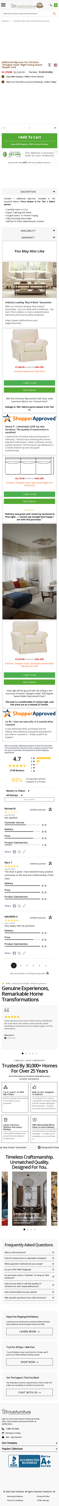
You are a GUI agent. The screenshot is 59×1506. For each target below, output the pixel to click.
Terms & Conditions (15, 1500)
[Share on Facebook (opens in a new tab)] (14, 852)
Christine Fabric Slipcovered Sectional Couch (31, 21)
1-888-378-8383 (12, 1428)
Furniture (5, 21)
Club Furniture (17, 1491)
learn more (27, 1331)
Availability (28, 230)
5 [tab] (36, 1053)
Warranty (28, 237)
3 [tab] (29, 1053)
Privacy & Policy (43, 1496)
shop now (28, 1362)
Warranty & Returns (15, 1496)
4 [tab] (33, 1053)
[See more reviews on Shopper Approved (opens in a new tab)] (24, 852)
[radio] (42, 758)
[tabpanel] (29, 1027)
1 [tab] (22, 1053)
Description (28, 191)
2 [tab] (26, 1053)
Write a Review (29, 799)
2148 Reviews (20, 770)
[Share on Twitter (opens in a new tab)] (19, 852)
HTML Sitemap (43, 1500)
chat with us (27, 1392)
